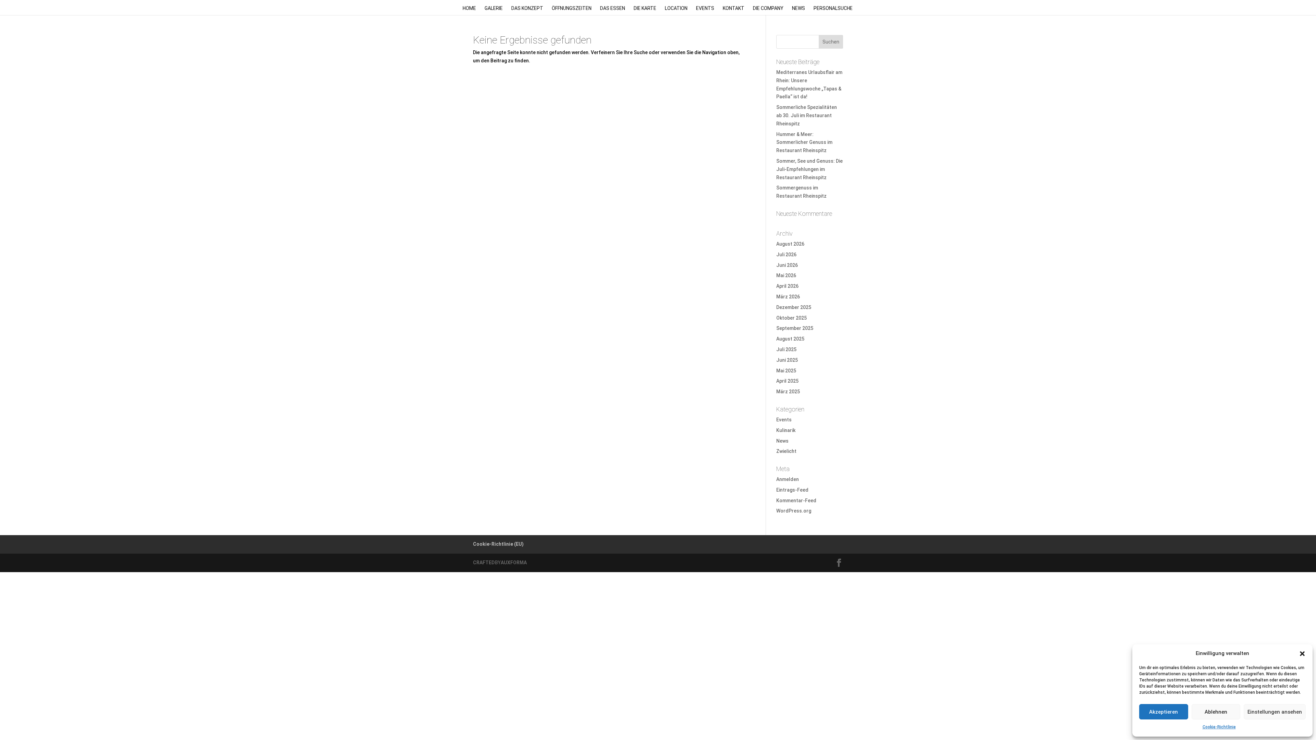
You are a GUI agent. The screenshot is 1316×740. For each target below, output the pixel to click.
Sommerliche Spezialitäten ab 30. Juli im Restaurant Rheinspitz (806, 115)
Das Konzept (527, 8)
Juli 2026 (786, 254)
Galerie (494, 8)
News (798, 8)
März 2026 (788, 296)
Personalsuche (833, 8)
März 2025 (788, 391)
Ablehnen (1216, 712)
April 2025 (787, 381)
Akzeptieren (1163, 712)
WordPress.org (793, 511)
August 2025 (790, 339)
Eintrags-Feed (792, 490)
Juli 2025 (786, 349)
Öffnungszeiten (572, 8)
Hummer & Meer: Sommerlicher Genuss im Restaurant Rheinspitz (804, 142)
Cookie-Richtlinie (1219, 727)
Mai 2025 (786, 370)
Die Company (768, 8)
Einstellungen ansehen (1274, 712)
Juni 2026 (787, 265)
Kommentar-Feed (796, 500)
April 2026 (787, 286)
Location (676, 8)
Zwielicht (786, 451)
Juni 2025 (787, 360)
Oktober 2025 (791, 318)
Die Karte (645, 8)
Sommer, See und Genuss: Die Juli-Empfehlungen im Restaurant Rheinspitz (809, 169)
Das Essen (612, 8)
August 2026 (790, 244)
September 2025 (794, 328)
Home (469, 8)
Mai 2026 (786, 275)
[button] (1302, 653)
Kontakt (733, 8)
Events (705, 8)
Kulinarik (785, 430)
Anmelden (787, 479)
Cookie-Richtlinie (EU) (498, 544)
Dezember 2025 (793, 307)
